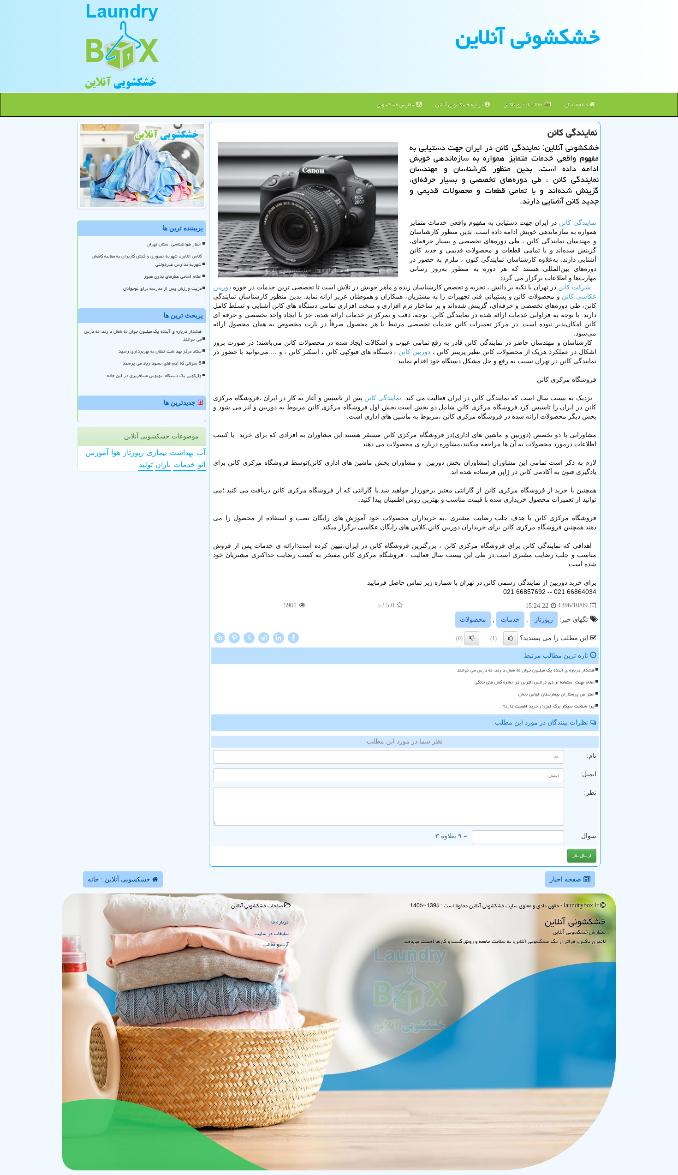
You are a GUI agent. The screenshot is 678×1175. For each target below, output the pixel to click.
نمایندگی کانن (577, 222)
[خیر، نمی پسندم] (471, 638)
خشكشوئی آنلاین (528, 37)
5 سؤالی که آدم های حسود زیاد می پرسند (162, 363)
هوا (115, 452)
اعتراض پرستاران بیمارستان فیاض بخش (556, 694)
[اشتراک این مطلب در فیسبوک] (293, 637)
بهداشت (182, 452)
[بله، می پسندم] (510, 638)
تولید (146, 464)
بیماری (157, 452)
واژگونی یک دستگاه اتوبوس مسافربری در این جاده (154, 375)
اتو (201, 464)
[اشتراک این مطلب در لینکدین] (278, 637)
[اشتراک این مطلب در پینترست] (234, 637)
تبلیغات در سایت (272, 933)
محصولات (473, 619)
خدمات (510, 619)
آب (200, 452)
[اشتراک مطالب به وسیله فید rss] (219, 637)
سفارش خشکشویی (396, 104)
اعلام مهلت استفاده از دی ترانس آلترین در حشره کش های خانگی (535, 682)
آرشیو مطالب (276, 944)
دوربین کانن (414, 351)
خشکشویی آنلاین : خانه (120, 879)
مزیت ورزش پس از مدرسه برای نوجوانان (162, 288)
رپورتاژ (544, 619)
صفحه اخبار (566, 879)
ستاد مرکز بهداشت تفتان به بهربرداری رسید (160, 351)
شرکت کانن (574, 287)
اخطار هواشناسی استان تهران (174, 244)
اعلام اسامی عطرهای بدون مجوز (173, 276)
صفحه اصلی (577, 104)
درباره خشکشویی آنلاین (460, 104)
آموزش (97, 452)
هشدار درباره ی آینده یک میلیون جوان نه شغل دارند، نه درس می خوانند (526, 670)
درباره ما (280, 922)
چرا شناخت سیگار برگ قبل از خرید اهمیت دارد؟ (549, 706)
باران (163, 464)
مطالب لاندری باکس (524, 104)
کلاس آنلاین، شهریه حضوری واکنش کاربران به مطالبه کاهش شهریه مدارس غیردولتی (147, 260)
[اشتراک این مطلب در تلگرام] (263, 637)
